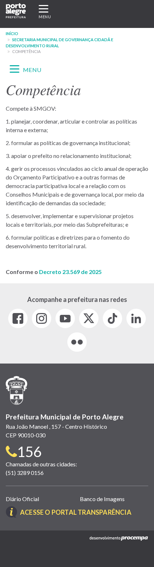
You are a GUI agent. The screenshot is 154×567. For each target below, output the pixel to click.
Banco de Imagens (102, 498)
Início (12, 33)
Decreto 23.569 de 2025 (70, 271)
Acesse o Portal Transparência (75, 512)
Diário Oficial (22, 498)
